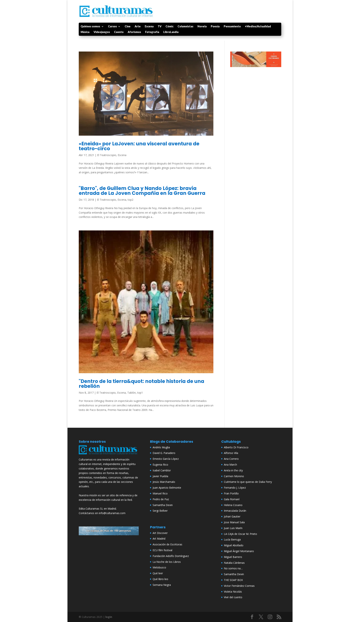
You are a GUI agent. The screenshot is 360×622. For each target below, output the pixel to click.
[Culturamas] (109, 455)
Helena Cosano (233, 505)
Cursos (112, 26)
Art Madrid (159, 538)
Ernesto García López (166, 459)
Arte (138, 26)
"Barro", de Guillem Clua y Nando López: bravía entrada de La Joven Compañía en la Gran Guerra (142, 191)
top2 (130, 199)
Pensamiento (232, 26)
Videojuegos (102, 32)
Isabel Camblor (162, 470)
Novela (202, 26)
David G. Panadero (164, 453)
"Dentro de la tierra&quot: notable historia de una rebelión (141, 383)
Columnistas (185, 26)
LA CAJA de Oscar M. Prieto (240, 534)
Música (85, 32)
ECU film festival (162, 550)
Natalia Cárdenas (234, 562)
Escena (149, 26)
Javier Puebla (160, 476)
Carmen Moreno (234, 476)
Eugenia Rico (160, 464)
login (108, 617)
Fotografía (152, 32)
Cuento (119, 32)
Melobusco (159, 567)
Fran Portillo (231, 493)
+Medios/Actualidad (258, 26)
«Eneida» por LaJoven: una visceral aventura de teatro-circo (139, 146)
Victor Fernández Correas (239, 586)
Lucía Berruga (232, 539)
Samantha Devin (163, 505)
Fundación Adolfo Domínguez (171, 556)
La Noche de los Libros (167, 562)
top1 (140, 392)
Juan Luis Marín (233, 528)
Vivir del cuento (233, 597)
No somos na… (233, 568)
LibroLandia (170, 32)
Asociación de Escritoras (167, 544)
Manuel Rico (160, 493)
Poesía (215, 26)
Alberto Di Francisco (236, 447)
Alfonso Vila (231, 453)
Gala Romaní (231, 499)
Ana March (230, 464)
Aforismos (134, 32)
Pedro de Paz (161, 499)
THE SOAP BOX (233, 580)
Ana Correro (231, 459)
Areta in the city (233, 470)
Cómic (169, 26)
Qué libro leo (160, 579)
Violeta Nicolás (233, 591)
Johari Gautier (232, 516)
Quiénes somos (90, 26)
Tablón (131, 392)
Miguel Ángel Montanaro (239, 551)
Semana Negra (162, 585)
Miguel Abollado (233, 545)
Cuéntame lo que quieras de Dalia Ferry (248, 482)
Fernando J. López (235, 487)
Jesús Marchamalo (164, 482)
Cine (127, 26)
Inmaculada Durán (235, 510)
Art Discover (160, 533)
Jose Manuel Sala (234, 522)
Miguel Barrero (233, 557)
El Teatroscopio (106, 155)
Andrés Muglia (161, 447)
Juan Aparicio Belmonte (167, 487)
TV (159, 26)
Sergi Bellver (160, 510)
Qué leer (158, 573)
